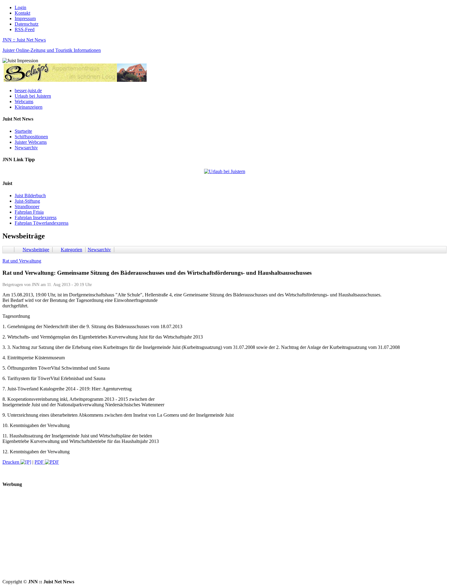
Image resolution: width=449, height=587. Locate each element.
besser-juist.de (28, 90)
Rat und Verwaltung (21, 260)
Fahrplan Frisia (29, 212)
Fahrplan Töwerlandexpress (41, 223)
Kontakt (22, 13)
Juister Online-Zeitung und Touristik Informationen (51, 50)
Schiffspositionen (31, 136)
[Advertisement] (185, 536)
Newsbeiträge (36, 249)
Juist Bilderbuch (30, 195)
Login (20, 7)
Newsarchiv (26, 147)
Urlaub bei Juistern (33, 96)
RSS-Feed (25, 29)
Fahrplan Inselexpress (36, 217)
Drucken (11, 462)
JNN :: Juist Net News (24, 39)
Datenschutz (26, 24)
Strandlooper (27, 206)
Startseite (23, 131)
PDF (40, 462)
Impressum (25, 18)
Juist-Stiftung (27, 201)
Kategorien (71, 249)
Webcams (24, 101)
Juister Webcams (31, 142)
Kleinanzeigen (28, 107)
